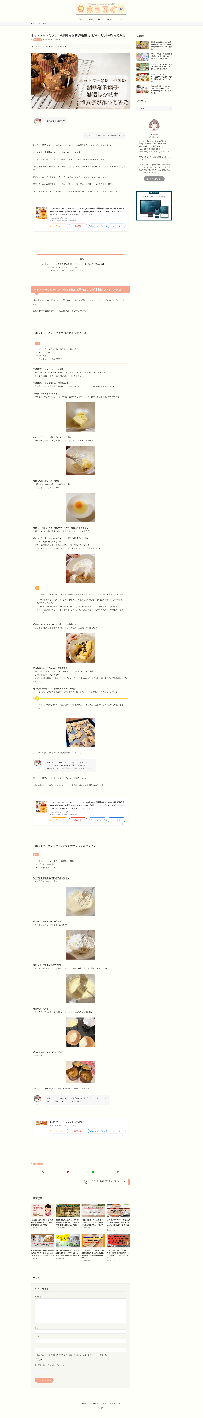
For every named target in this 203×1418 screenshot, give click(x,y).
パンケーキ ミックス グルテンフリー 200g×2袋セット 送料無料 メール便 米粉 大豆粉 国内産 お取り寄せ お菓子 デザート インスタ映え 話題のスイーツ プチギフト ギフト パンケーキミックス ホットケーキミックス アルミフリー (87, 211)
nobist (119, 1403)
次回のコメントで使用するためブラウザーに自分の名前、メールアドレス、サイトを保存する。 (72, 1355)
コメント (39, 1296)
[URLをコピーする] (118, 1172)
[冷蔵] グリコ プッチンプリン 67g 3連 (66, 1122)
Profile (84, 1403)
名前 (37, 1327)
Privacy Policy (93, 1403)
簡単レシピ (37, 39)
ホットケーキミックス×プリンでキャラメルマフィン (63, 270)
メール (38, 1337)
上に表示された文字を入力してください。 (50, 1365)
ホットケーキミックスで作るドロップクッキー (61, 267)
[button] (43, 1172)
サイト (37, 1346)
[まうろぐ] (101, 9)
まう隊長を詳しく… (154, 179)
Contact (103, 1403)
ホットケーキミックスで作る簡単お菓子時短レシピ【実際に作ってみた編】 (73, 264)
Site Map (112, 1403)
